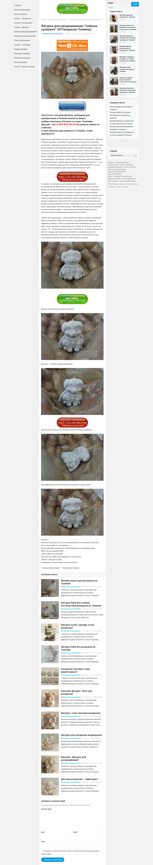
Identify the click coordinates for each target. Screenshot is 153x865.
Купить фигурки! (20, 62)
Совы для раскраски (22, 40)
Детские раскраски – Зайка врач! (79, 779)
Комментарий (46, 809)
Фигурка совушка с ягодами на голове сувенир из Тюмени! (127, 59)
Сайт (43, 841)
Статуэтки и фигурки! (22, 58)
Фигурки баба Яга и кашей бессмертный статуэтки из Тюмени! (127, 27)
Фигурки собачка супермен (71, 568)
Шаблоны (125, 187)
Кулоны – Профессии (22, 18)
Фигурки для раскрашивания (25, 32)
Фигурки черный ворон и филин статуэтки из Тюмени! (127, 80)
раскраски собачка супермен (51, 568)
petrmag (67, 33)
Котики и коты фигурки (23, 23)
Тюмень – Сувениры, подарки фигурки (22, 47)
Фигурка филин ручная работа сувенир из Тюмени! (127, 48)
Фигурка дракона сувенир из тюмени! (127, 16)
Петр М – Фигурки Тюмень (24, 67)
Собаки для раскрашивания (25, 36)
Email (75, 832)
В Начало (17, 5)
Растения (118, 187)
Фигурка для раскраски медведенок (81, 735)
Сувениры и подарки (22, 54)
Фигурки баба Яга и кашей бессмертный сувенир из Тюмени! (127, 90)
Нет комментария (86, 33)
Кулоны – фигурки (21, 27)
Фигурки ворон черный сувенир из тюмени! (126, 69)
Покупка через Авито (22, 10)
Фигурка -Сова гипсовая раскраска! (80, 713)
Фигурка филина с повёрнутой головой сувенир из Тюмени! (127, 38)
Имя (43, 832)
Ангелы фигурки (20, 14)
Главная (43, 19)
